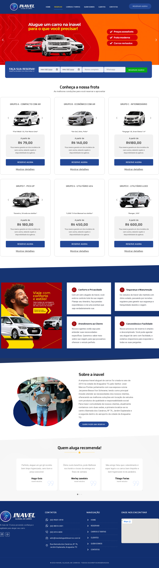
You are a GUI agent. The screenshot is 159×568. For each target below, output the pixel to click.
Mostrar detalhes (25, 169)
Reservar (58, 7)
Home (48, 7)
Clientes (102, 7)
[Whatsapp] (7, 534)
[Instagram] (2, 534)
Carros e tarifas (73, 7)
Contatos (113, 7)
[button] (2, 39)
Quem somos (89, 7)
